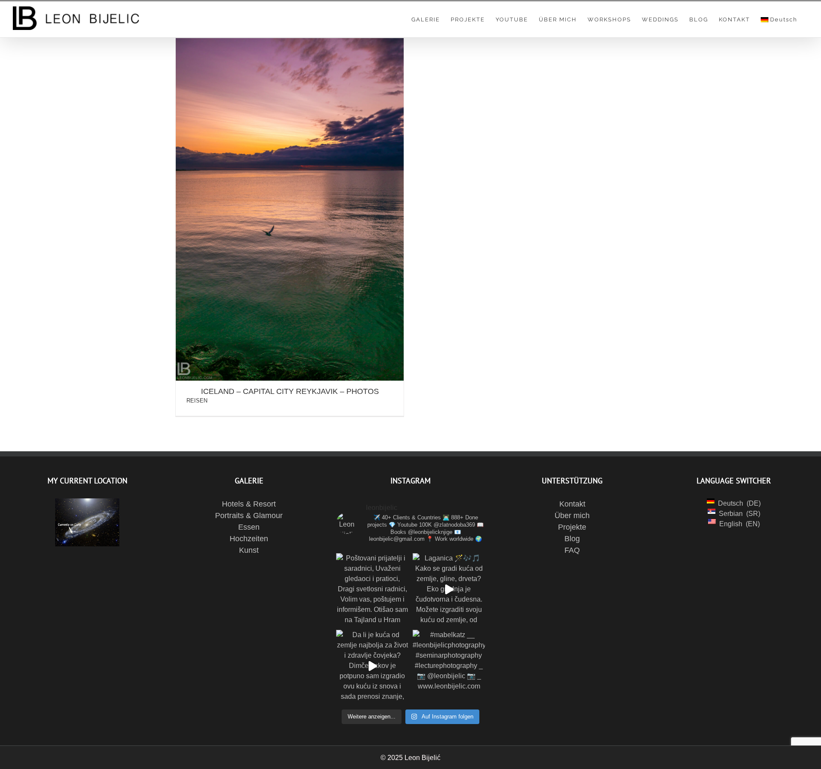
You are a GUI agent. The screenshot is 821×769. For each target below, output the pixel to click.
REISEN (196, 400)
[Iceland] (290, 209)
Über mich (572, 515)
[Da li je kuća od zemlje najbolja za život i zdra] (372, 666)
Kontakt (572, 504)
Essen (249, 527)
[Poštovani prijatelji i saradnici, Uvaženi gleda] (372, 589)
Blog (572, 538)
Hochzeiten (249, 538)
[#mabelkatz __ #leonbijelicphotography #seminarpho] (449, 666)
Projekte (572, 527)
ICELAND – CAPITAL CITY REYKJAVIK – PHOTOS (290, 391)
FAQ (572, 550)
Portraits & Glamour (249, 515)
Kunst (249, 550)
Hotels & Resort (249, 504)
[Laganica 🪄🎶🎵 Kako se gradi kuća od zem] (449, 589)
